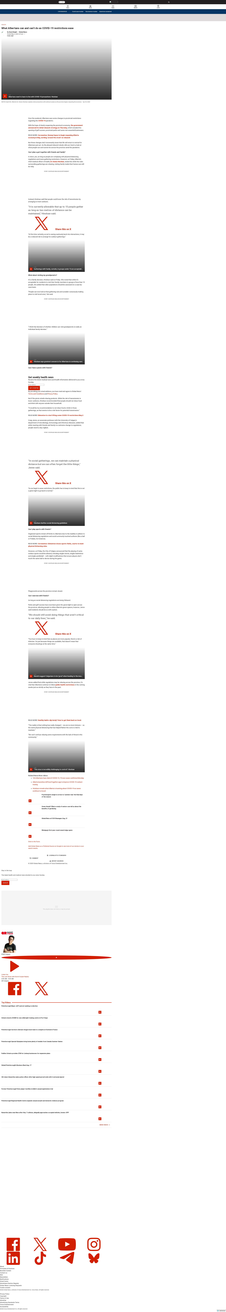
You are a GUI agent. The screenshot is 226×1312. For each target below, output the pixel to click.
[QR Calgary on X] (41, 995)
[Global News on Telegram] (67, 1264)
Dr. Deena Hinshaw (57, 162)
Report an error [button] (57, 861)
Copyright (3, 1296)
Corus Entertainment (7, 1304)
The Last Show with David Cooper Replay (15, 976)
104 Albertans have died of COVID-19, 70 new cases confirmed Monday (58, 778)
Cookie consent (5, 1287)
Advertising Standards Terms (9, 1302)
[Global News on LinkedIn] (13, 1264)
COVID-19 (42, 121)
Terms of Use (4, 1298)
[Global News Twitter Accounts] (40, 1250)
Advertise (3, 1300)
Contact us (3, 1273)
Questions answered (105, 11)
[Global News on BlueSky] (94, 1264)
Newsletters (4, 1277)
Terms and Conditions (36, 394)
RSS (1, 1275)
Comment (35, 858)
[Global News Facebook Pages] (13, 1250)
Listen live (4, 974)
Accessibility (4, 1307)
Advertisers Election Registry (9, 1283)
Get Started (34, 388)
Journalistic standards (57, 855)
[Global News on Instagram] (94, 1250)
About (2, 1266)
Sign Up (5, 883)
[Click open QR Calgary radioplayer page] (56, 957)
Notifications (4, 1279)
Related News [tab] (33, 775)
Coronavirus (62, 12)
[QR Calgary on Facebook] (14, 995)
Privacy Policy (52, 394)
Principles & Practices (7, 1268)
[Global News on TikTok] (40, 1264)
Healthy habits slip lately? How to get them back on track (59, 720)
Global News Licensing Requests (11, 1285)
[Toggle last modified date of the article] (24, 34)
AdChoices (222, 1310)
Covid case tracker (77, 11)
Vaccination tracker (91, 11)
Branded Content (5, 1271)
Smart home (4, 1281)
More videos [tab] (43, 775)
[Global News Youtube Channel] (67, 1250)
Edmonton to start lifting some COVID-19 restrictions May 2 (60, 415)
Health (3, 24)
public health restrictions (65, 685)
